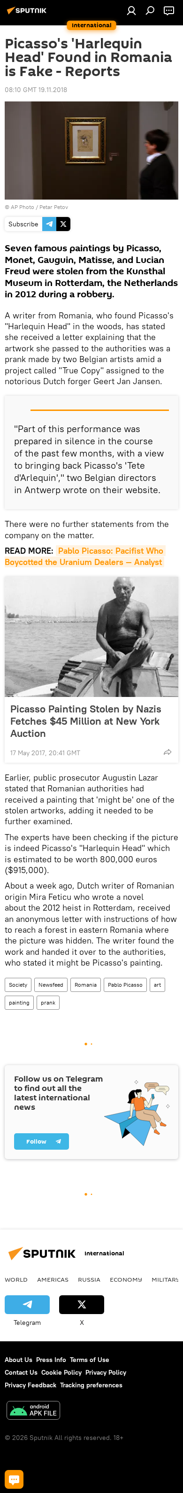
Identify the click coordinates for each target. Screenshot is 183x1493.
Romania (86, 984)
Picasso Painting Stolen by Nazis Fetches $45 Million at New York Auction (85, 721)
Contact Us (21, 1372)
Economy (126, 1279)
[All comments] (14, 1479)
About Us (18, 1359)
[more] (167, 752)
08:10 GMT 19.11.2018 (36, 89)
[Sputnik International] (28, 14)
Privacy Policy (105, 1372)
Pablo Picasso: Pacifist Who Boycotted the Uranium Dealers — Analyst (85, 556)
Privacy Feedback (30, 1385)
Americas (53, 1279)
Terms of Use (89, 1359)
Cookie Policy (61, 1372)
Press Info (51, 1359)
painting (19, 1002)
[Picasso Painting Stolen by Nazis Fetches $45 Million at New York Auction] (91, 637)
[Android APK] (33, 1411)
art (157, 984)
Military (166, 1279)
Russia (89, 1279)
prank (48, 1002)
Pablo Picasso (125, 984)
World (16, 1279)
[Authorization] (131, 10)
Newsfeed (50, 984)
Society (18, 984)
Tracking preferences (91, 1385)
